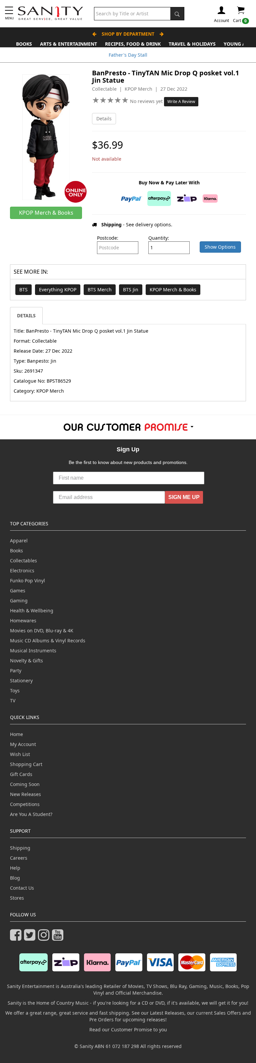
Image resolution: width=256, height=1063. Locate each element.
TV (12, 700)
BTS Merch (100, 289)
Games (17, 590)
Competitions (25, 804)
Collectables (23, 560)
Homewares (23, 620)
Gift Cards (21, 774)
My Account (23, 744)
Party (15, 670)
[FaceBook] (17, 938)
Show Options (220, 247)
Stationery (21, 680)
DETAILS (26, 315)
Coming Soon (25, 784)
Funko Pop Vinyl (27, 580)
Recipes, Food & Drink (133, 44)
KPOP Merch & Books (173, 289)
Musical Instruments (33, 650)
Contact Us (22, 888)
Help (15, 868)
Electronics (22, 570)
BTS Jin (130, 289)
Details (104, 118)
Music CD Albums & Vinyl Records (47, 640)
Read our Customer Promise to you (128, 1029)
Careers (18, 858)
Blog (15, 878)
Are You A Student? (31, 814)
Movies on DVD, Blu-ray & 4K (41, 630)
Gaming (19, 600)
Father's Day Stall (128, 55)
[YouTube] (59, 938)
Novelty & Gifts (26, 660)
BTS (23, 289)
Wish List (20, 754)
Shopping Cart (26, 764)
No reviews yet (147, 101)
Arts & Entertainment (68, 44)
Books (24, 44)
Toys (15, 690)
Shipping (20, 848)
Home (16, 734)
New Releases (25, 794)
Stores (17, 898)
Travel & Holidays (192, 44)
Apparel (19, 540)
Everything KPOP (57, 289)
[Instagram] (45, 938)
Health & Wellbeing (31, 610)
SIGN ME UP (184, 497)
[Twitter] (31, 938)
